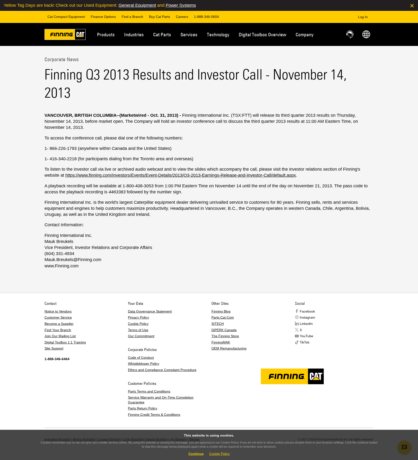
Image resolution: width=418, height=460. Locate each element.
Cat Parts (162, 34)
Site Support (54, 348)
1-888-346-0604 (206, 17)
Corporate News (62, 59)
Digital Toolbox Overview (262, 34)
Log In (363, 17)
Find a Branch (132, 17)
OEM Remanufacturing (228, 348)
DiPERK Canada (224, 330)
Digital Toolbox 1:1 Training (65, 342)
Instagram (307, 317)
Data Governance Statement (150, 311)
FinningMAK (220, 342)
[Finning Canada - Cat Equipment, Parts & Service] (65, 35)
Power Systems (181, 5)
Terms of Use (138, 330)
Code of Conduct (141, 357)
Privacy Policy (138, 317)
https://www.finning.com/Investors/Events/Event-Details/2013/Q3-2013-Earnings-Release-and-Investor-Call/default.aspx (180, 175)
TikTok (304, 342)
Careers (182, 17)
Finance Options (103, 17)
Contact (350, 34)
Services (188, 34)
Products (106, 34)
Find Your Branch (58, 330)
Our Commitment (141, 336)
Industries (134, 34)
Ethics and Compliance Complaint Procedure (162, 370)
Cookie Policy (138, 324)
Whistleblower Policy (143, 363)
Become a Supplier (59, 324)
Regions (366, 34)
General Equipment (137, 5)
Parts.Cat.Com (222, 317)
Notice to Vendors (58, 311)
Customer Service (58, 317)
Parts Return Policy (142, 408)
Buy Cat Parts (159, 17)
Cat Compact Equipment (66, 17)
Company (305, 34)
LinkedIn (306, 324)
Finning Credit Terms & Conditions (154, 414)
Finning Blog (221, 311)
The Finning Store (225, 336)
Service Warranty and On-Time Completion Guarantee (161, 399)
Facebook (307, 311)
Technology (218, 34)
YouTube (306, 336)
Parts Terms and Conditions (149, 391)
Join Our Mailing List (60, 336)
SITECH (217, 324)
